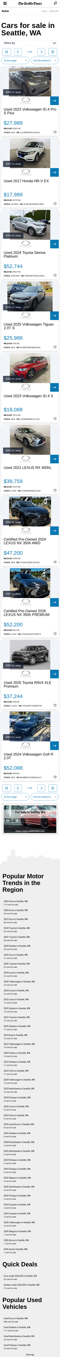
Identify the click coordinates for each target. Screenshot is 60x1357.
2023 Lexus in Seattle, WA (16, 992)
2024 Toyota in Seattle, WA (17, 930)
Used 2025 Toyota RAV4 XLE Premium (27, 684)
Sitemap (30, 1354)
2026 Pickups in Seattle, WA (17, 1197)
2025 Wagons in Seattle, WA (17, 1179)
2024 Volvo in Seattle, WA (16, 1117)
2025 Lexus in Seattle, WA (16, 1001)
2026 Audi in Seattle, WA (16, 1251)
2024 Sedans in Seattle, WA (17, 947)
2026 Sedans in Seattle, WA (17, 1135)
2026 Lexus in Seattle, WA (16, 1108)
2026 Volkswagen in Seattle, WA (19, 1224)
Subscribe (54, 11)
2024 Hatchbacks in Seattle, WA (19, 1144)
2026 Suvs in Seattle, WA (16, 956)
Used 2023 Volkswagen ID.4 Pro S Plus (30, 111)
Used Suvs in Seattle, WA (16, 1320)
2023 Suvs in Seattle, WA (16, 921)
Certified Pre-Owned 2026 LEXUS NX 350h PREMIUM (26, 613)
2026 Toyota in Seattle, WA (17, 965)
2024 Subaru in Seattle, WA (17, 1054)
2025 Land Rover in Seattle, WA (19, 1126)
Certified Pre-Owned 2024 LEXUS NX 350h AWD (25, 541)
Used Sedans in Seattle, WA (17, 1329)
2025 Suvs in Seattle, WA (16, 903)
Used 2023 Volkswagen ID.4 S (28, 396)
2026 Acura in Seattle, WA (16, 1242)
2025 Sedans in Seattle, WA (17, 1028)
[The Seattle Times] (30, 3)
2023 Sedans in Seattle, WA (17, 1063)
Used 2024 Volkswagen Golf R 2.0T (28, 756)
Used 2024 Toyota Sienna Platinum (24, 254)
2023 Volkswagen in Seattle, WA (19, 1046)
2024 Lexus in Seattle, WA (16, 974)
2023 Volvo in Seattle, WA (16, 1072)
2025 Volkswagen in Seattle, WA (19, 983)
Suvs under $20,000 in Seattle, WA (20, 1277)
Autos (5, 11)
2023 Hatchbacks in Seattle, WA (19, 1090)
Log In (44, 11)
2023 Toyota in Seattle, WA (17, 1019)
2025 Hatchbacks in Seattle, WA (19, 1153)
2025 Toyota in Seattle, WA (17, 938)
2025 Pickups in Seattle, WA (17, 1170)
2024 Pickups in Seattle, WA (17, 1099)
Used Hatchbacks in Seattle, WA (19, 1338)
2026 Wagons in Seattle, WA (17, 1233)
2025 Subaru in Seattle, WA (17, 1010)
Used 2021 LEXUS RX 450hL (28, 468)
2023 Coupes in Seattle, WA (17, 1215)
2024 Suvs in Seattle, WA (16, 912)
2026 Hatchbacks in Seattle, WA (19, 1188)
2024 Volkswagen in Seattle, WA (19, 1081)
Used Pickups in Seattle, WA (17, 1347)
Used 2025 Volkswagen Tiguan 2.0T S (29, 326)
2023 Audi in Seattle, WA (16, 1037)
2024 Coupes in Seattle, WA (17, 1206)
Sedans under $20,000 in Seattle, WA (22, 1286)
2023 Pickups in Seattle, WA (17, 1161)
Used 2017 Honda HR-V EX (26, 181)
